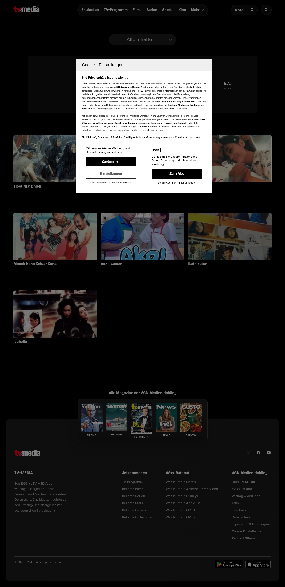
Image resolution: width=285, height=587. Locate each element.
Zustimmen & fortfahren (111, 161)
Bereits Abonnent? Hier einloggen (177, 182)
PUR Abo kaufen (177, 174)
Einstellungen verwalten (111, 174)
